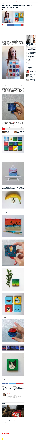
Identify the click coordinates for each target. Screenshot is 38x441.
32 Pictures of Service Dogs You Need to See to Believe (8, 131)
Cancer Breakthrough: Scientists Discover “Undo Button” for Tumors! (33, 71)
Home (2, 3)
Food (11, 436)
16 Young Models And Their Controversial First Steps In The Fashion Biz (29, 44)
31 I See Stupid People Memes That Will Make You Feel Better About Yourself (11, 425)
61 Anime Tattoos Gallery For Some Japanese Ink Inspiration (9, 427)
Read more (3, 422)
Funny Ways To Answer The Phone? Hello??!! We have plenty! (31, 59)
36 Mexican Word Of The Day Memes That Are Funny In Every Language (32, 53)
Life (11, 435)
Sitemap (30, 435)
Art (3, 3)
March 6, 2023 (7, 132)
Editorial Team (31, 436)
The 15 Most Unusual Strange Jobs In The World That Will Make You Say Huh (20, 131)
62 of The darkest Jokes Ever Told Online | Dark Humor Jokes (31, 56)
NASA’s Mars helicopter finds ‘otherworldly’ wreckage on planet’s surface (32, 63)
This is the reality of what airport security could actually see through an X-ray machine (33, 75)
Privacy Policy (21, 435)
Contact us (21, 436)
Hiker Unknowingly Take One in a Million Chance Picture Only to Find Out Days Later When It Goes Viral (32, 49)
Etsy (13, 122)
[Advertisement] (13, 32)
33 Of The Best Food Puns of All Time (6, 426)
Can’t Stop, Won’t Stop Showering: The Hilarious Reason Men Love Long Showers (32, 80)
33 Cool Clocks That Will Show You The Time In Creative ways (9, 428)
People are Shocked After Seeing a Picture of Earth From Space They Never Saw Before (32, 67)
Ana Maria (9, 393)
